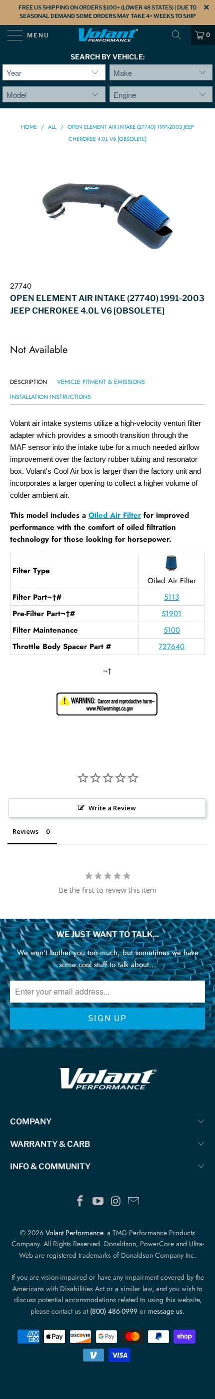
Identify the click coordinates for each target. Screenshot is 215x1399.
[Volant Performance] (108, 35)
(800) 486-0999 (114, 1311)
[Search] (180, 34)
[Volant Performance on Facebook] (80, 1202)
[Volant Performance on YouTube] (98, 1202)
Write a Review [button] (112, 807)
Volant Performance (74, 1233)
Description (28, 381)
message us (165, 1311)
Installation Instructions (50, 396)
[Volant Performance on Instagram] (116, 1202)
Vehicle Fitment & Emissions (101, 381)
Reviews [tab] (25, 831)
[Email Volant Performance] (134, 1202)
